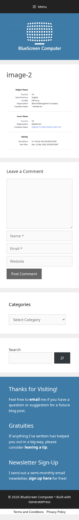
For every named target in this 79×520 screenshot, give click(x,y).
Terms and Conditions (28, 512)
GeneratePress (39, 502)
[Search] (62, 358)
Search (15, 349)
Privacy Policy (56, 512)
